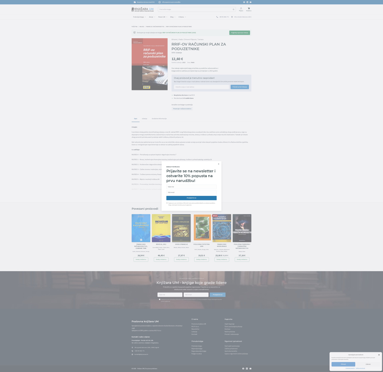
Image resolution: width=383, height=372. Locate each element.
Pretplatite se (191, 198)
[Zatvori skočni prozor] (218, 164)
